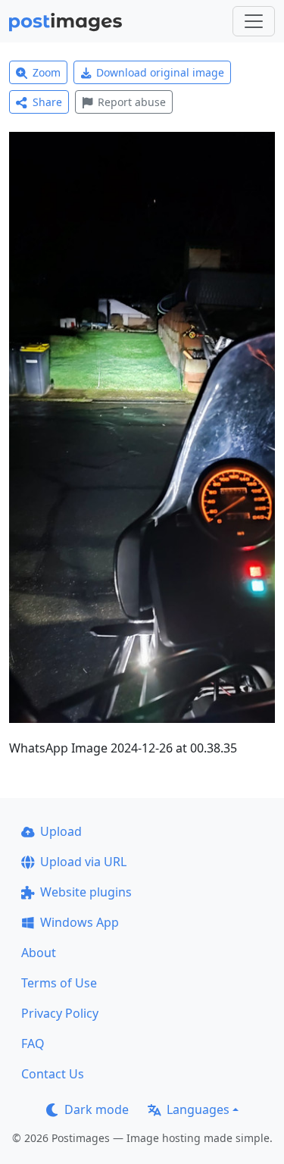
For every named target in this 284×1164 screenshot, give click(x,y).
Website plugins (86, 892)
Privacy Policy (59, 1013)
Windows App (79, 922)
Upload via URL (83, 861)
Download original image (160, 72)
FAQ (33, 1043)
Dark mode (96, 1109)
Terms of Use (59, 983)
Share (47, 102)
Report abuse (132, 102)
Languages (198, 1109)
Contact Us (52, 1073)
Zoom (47, 72)
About (38, 952)
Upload (61, 831)
